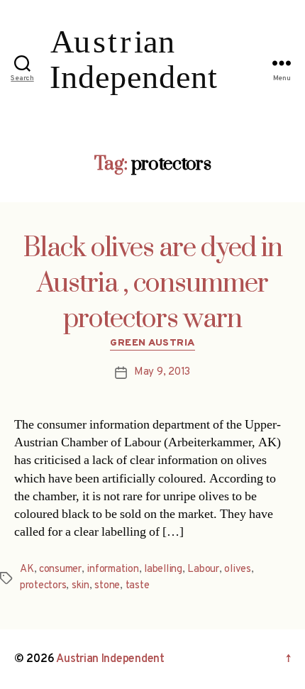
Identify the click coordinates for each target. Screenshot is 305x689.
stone (107, 585)
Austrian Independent (110, 659)
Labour (202, 569)
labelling (163, 569)
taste (138, 585)
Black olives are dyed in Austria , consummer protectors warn (152, 283)
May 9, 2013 (162, 372)
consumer (60, 569)
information (112, 569)
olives (237, 569)
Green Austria (152, 343)
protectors (43, 585)
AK (27, 569)
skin (80, 585)
